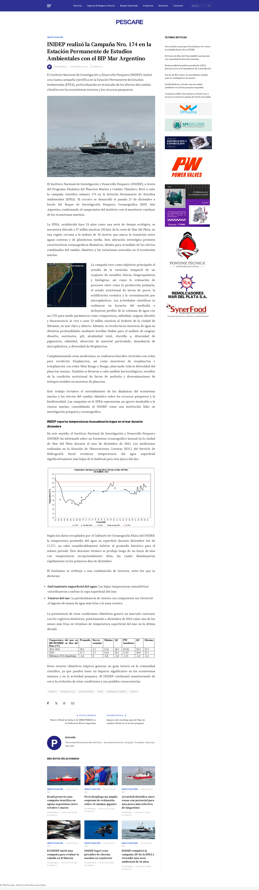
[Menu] (49, 5)
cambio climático (86, 691)
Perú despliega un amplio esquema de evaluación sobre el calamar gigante (101, 800)
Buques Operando (129, 5)
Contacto (178, 5)
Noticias (77, 5)
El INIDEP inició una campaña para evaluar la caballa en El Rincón (63, 854)
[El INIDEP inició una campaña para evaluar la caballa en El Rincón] (63, 829)
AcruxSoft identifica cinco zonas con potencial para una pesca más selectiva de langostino (138, 802)
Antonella (62, 66)
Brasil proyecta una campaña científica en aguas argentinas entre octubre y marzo (62, 802)
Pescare (128, 812)
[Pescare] (129, 22)
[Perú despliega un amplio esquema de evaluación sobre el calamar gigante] (101, 775)
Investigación (55, 37)
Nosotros (163, 5)
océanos (134, 691)
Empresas (148, 5)
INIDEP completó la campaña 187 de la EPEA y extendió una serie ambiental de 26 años (138, 856)
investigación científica (116, 691)
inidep (100, 691)
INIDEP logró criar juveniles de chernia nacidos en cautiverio (98, 854)
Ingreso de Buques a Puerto (101, 5)
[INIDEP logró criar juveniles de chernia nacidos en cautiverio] (101, 829)
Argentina (53, 691)
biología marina (68, 691)
